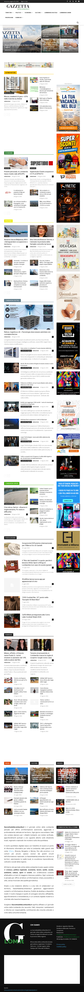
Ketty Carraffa (62, 781)
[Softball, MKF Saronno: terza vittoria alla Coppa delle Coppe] (34, 680)
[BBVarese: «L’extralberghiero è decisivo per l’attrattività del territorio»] (34, 89)
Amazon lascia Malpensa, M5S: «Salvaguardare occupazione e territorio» (16, 242)
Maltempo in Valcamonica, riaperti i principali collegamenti (20, 271)
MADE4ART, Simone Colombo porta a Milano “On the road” (41, 777)
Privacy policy (61, 944)
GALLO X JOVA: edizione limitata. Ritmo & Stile (72, 810)
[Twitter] (73, 1)
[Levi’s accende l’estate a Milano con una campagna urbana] (8, 812)
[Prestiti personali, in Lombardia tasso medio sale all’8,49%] (69, 46)
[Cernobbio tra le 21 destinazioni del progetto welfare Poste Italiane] (8, 690)
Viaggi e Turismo (9, 649)
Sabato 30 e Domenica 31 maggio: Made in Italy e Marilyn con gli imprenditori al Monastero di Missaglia (72, 836)
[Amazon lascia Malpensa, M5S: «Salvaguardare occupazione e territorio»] (16, 231)
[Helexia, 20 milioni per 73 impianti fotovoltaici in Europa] (34, 502)
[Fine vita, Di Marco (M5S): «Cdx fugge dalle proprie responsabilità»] (34, 263)
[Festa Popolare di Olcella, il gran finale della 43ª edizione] (34, 80)
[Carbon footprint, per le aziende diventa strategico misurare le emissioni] (34, 491)
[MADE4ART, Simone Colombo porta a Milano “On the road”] (50, 46)
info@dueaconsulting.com (71, 937)
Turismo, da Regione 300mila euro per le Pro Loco (20, 680)
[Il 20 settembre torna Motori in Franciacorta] (34, 108)
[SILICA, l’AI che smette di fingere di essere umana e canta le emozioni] (11, 368)
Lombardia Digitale (10, 328)
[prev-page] (5, 114)
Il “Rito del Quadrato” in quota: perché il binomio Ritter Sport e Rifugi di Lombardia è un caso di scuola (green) (37, 562)
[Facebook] (67, 1)
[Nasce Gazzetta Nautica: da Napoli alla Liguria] (22, 41)
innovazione (8, 990)
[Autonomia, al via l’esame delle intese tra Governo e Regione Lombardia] (34, 272)
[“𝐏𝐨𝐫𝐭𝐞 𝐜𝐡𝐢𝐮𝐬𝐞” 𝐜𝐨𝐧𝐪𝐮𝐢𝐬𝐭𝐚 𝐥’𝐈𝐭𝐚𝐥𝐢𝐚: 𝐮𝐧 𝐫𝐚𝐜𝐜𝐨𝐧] (60, 872)
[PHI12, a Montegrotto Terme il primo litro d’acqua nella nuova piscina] (34, 725)
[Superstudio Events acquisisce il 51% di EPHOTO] (42, 163)
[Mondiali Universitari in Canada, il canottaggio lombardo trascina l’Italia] (34, 714)
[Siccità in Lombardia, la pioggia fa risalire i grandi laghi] (34, 511)
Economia (7, 168)
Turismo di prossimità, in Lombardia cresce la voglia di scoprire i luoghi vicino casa (41, 655)
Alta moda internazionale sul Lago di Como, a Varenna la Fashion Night (16, 777)
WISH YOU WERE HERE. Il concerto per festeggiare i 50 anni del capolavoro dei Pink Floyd (68, 775)
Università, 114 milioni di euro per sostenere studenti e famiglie (21, 262)
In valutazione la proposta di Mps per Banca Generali (19, 192)
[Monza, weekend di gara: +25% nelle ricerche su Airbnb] (16, 85)
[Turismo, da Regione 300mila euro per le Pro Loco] (8, 680)
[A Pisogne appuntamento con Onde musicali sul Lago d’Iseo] (34, 800)
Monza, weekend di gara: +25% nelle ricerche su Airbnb (16, 97)
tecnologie (25, 990)
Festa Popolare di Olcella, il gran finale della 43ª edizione (45, 79)
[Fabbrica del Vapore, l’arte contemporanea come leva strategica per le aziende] (34, 789)
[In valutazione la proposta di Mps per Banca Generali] (8, 192)
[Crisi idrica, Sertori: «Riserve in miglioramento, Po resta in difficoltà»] (50, 32)
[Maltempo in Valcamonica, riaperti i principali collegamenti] (8, 272)
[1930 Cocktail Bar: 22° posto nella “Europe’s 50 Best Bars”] (12, 603)
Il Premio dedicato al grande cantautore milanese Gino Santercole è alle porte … (72, 790)
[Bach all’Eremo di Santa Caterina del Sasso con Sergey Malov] (34, 812)
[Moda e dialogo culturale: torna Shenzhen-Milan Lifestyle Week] (8, 789)
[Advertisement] (56, 7)
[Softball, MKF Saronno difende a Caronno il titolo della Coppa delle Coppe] (8, 725)
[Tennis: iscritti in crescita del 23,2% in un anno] (34, 702)
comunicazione (17, 990)
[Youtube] (79, 1)
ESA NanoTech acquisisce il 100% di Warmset (34, 419)
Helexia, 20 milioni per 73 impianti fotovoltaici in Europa (46, 501)
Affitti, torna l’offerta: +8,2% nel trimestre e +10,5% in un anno (46, 203)
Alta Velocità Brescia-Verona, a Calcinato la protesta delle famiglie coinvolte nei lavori (42, 242)
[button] (77, 22)
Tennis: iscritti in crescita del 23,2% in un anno (47, 701)
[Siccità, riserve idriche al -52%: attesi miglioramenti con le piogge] (34, 520)
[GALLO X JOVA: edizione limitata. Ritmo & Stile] (60, 810)
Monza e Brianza (9, 93)
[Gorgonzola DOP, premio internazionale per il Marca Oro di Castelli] (12, 549)
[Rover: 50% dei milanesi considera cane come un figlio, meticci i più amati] (8, 702)
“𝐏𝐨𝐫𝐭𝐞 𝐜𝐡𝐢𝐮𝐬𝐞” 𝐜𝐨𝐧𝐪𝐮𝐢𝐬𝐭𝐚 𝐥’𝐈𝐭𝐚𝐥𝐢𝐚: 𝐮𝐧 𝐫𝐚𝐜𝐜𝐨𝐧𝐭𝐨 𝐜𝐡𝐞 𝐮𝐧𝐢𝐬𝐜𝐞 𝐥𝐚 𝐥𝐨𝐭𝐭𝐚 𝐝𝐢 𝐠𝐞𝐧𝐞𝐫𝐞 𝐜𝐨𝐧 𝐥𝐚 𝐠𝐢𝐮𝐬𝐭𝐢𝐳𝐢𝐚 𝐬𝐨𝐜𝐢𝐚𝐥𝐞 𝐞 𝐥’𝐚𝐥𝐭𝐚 (72, 875)
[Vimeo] (76, 1)
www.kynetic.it (33, 990)
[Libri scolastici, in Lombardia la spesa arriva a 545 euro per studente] (34, 192)
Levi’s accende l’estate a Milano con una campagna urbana (20, 811)
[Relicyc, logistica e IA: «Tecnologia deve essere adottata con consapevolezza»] (29, 317)
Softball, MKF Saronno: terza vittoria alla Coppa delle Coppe (46, 680)
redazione (8, 50)
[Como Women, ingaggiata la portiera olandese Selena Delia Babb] (34, 690)
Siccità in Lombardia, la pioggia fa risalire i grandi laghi (46, 511)
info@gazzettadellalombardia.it (66, 935)
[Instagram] (70, 1)
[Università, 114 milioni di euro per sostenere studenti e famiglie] (8, 263)
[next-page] (8, 114)
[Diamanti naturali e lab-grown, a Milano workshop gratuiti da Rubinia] (8, 800)
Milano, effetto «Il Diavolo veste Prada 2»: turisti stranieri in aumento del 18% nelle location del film (15, 656)
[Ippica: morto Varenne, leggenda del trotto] (8, 714)
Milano (11, 851)
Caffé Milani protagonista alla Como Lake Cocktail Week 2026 (36, 616)
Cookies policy (61, 946)
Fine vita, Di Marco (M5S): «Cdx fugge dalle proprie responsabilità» (46, 262)
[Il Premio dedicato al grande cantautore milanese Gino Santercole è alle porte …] (60, 789)
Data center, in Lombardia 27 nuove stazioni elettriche (36, 348)
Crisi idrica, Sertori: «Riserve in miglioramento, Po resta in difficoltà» (15, 509)
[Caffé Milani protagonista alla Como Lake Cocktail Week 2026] (12, 621)
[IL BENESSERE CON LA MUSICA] (60, 802)
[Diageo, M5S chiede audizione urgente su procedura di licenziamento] (34, 283)
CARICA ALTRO (67, 884)
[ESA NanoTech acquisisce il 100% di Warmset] (11, 424)
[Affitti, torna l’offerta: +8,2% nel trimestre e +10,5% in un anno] (34, 204)
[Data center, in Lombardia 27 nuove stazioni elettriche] (11, 352)
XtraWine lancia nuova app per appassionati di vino (33, 580)
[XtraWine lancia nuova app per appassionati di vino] (12, 585)
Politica (7, 236)
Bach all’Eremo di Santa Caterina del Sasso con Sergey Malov (47, 811)
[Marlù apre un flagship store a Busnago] (34, 100)
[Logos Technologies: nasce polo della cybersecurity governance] (11, 441)
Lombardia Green (9, 504)
